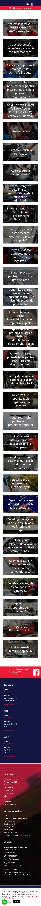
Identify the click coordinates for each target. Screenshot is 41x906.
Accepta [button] (16, 901)
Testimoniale (8, 788)
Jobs (5, 796)
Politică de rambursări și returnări (16, 872)
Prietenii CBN (8, 793)
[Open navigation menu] (19, 3)
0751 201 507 (8, 692)
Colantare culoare (10, 821)
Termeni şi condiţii (10, 869)
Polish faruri (8, 830)
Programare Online (11, 779)
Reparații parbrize (10, 832)
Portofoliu (7, 785)
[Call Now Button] (4, 902)
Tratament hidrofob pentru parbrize (17, 835)
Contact (6, 799)
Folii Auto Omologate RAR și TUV (15, 818)
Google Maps (9, 705)
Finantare (7, 802)
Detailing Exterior (10, 827)
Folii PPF (7, 816)
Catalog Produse (10, 804)
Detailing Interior (10, 824)
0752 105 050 (8, 718)
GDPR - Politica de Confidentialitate (16, 875)
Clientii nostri (8, 790)
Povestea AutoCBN (10, 782)
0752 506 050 (8, 744)
